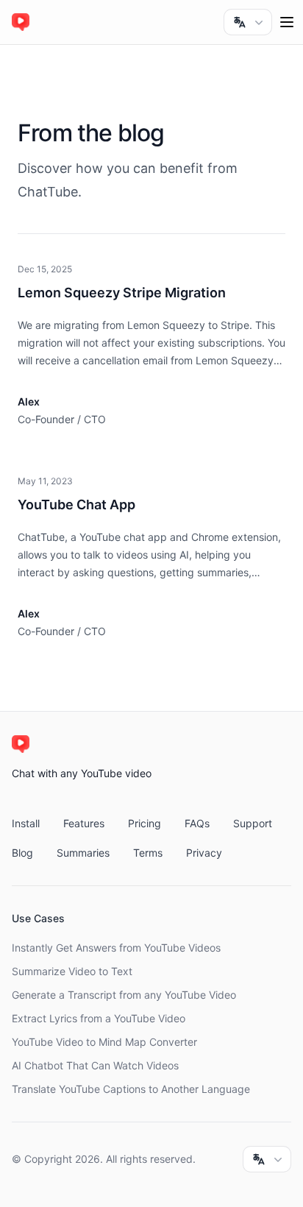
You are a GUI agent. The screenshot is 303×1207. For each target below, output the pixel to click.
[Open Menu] (287, 22)
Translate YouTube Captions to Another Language (131, 1089)
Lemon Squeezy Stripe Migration (122, 292)
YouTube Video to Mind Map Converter (104, 1042)
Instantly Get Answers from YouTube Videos (116, 947)
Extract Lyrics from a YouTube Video (98, 1018)
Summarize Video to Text (72, 971)
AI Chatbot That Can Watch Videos (95, 1065)
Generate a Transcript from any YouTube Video (124, 994)
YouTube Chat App (76, 504)
